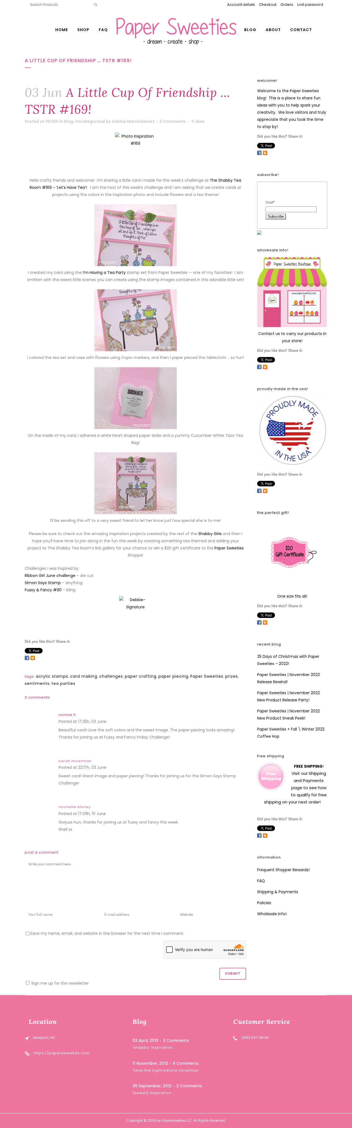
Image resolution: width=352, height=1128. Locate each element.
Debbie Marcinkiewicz (133, 121)
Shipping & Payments (277, 892)
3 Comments (172, 121)
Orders (286, 4)
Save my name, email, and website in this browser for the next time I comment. (107, 933)
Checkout (267, 4)
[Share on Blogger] (33, 658)
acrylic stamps (52, 676)
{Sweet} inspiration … (154, 1093)
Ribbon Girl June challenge (50, 575)
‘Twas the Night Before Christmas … (167, 1070)
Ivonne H (67, 714)
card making (83, 676)
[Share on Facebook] (27, 658)
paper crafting (140, 676)
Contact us (269, 333)
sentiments (37, 683)
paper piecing (173, 676)
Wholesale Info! (272, 914)
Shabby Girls (210, 533)
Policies (264, 903)
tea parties (63, 683)
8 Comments (186, 1063)
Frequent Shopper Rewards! (283, 870)
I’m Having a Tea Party (104, 272)
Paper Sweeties (229, 548)
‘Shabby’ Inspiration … (155, 1047)
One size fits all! (292, 596)
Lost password (310, 4)
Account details (241, 4)
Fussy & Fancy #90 (43, 590)
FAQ (261, 881)
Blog (68, 121)
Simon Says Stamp (43, 582)
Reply (113, 722)
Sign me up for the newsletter (59, 983)
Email (270, 202)
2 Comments (176, 1040)
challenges (111, 676)
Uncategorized (90, 121)
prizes (231, 676)
